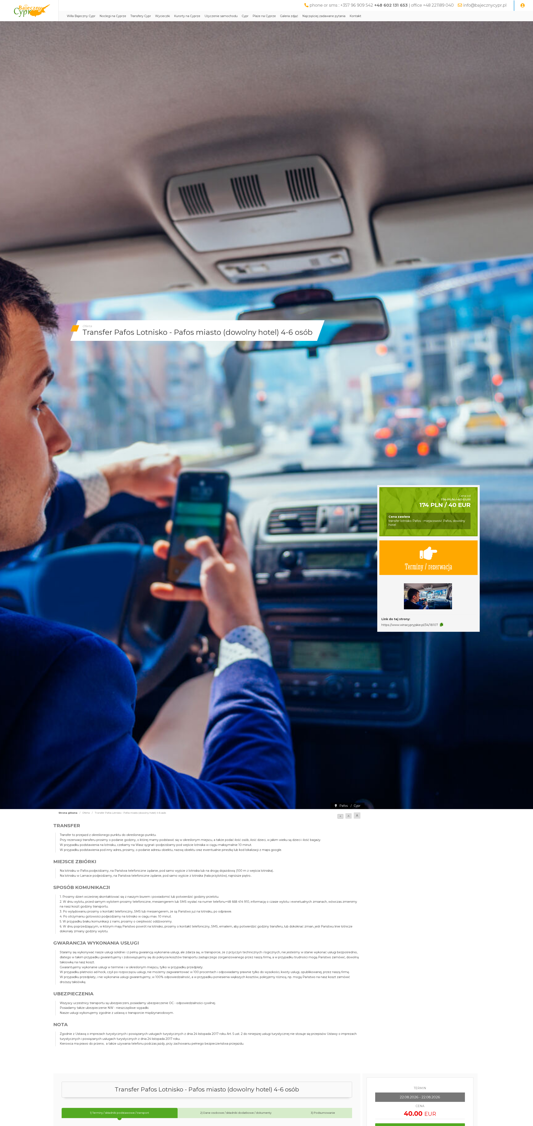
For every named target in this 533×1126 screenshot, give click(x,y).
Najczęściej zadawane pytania (323, 16)
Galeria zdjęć (289, 16)
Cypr (245, 16)
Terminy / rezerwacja (428, 566)
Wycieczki (162, 16)
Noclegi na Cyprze (113, 16)
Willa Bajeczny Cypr (81, 16)
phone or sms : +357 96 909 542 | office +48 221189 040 (382, 5)
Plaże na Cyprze (264, 16)
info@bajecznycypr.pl (485, 5)
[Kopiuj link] (441, 625)
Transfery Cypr (140, 16)
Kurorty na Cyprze (187, 16)
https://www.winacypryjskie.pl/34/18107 (409, 625)
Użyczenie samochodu (221, 16)
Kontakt (355, 16)
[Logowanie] (522, 5)
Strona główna (68, 812)
